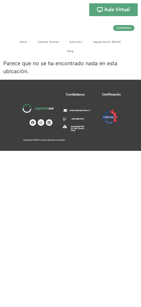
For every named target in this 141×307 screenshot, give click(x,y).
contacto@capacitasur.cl (79, 110)
